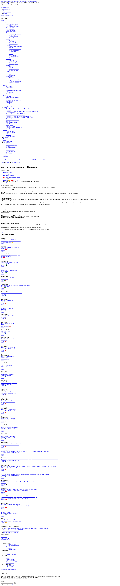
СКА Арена (3, 324)
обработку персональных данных (18, 584)
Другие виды (6, 142)
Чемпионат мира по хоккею (11, 159)
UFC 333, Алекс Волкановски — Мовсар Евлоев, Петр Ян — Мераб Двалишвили (20, 481)
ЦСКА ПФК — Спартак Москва (8, 409)
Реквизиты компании (11, 554)
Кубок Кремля (9, 123)
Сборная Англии (13, 51)
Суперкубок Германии (14, 62)
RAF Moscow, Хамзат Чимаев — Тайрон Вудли (12, 443)
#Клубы (5, 155)
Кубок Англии (12, 47)
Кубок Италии (12, 55)
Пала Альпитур (4, 279)
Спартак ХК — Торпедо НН (7, 315)
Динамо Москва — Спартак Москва (9, 427)
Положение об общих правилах (8, 569)
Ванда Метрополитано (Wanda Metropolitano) (11, 521)
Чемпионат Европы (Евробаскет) (14, 100)
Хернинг (7, 162)
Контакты (3, 540)
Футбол (5, 22)
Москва (2, 295)
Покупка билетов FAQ (11, 561)
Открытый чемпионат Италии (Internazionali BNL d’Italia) (19, 117)
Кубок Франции (13, 67)
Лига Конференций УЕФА (12, 26)
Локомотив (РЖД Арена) (6, 375)
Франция (8, 65)
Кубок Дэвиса (9, 125)
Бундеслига (11, 60)
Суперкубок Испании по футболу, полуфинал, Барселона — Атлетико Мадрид (19, 497)
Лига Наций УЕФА (10, 29)
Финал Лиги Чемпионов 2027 (8, 519)
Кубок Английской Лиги (15, 49)
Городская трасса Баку (6, 256)
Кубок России (12, 35)
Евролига (8, 96)
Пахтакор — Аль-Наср (6, 512)
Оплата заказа (6, 9)
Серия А (11, 54)
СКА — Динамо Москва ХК (7, 323)
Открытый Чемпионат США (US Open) (15, 113)
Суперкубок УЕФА (10, 27)
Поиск (7, 558)
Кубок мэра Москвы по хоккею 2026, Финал (11, 293)
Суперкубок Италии (14, 56)
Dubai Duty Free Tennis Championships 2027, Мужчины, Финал (15, 285)
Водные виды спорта (11, 147)
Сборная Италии (13, 57)
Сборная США (12, 75)
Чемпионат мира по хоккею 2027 (27, 159)
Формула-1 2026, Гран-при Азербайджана (10, 255)
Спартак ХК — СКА (5, 331)
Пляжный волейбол (10, 151)
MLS (10, 74)
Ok (14, 582)
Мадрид (2, 522)
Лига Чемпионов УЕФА (12, 24)
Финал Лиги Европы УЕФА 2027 (8, 239)
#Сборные (5, 156)
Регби (7, 152)
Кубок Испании (12, 41)
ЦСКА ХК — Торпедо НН (7, 308)
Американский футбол (11, 145)
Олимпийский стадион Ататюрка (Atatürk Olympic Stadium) (15, 490)
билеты (2, 243)
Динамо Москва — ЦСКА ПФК (8, 436)
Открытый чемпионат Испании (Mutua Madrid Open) (18, 116)
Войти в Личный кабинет (7, 15)
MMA (4, 140)
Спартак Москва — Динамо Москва (9, 391)
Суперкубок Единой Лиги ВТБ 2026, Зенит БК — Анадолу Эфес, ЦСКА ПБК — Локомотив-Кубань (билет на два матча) (29, 459)
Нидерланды (9, 76)
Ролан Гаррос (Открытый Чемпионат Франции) (17, 108)
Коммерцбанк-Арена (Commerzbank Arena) (11, 241)
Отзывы (5, 13)
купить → (3, 20)
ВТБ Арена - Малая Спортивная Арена (10, 445)
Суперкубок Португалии (15, 81)
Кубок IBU (8, 135)
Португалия (9, 80)
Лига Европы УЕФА (11, 25)
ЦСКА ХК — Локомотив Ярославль (9, 338)
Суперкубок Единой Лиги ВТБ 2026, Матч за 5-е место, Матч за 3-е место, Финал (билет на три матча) (25, 474)
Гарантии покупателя (11, 544)
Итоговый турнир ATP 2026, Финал (9, 277)
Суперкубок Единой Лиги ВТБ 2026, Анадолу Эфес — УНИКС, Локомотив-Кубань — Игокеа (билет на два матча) (28, 466)
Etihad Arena (3, 483)
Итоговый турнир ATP (11, 122)
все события (6, 182)
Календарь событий (10, 556)
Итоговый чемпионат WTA (12, 120)
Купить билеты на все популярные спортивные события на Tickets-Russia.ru (19, 1)
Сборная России (13, 37)
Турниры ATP (9, 121)
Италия (8, 52)
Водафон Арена (4, 248)
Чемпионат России (10, 136)
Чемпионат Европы (10, 30)
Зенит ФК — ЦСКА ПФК (7, 365)
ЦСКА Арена (4, 301)
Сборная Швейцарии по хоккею (12, 177)
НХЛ (7, 91)
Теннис (5, 107)
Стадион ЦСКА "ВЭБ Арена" (8, 348)
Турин (2, 280)
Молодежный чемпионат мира (13, 90)
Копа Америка (12, 72)
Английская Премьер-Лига (15, 46)
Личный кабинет (10, 546)
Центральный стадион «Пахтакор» (9, 513)
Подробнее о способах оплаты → (8, 232)
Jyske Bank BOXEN (15, 162)
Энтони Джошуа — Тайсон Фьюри (9, 270)
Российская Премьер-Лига (15, 34)
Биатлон (5, 130)
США (7, 71)
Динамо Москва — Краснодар (8, 418)
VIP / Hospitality (9, 566)
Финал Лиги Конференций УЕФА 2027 (10, 247)
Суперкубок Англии (14, 50)
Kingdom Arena (4, 271)
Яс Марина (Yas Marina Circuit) (8, 263)
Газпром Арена (4, 357)
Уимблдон (8, 110)
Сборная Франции (13, 70)
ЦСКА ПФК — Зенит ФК (7, 400)
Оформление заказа (10, 560)
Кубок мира (9, 133)
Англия (8, 45)
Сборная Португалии (14, 82)
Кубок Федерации (10, 126)
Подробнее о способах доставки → (9, 206)
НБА (7, 105)
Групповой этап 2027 (40, 159)
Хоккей (5, 85)
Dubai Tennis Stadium (5, 286)
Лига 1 (10, 66)
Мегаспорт (3, 294)
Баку (2, 257)
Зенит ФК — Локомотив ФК (7, 356)
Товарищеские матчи (11, 31)
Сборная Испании (13, 44)
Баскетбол (5, 95)
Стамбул (3, 250)
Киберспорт (9, 153)
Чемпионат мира (10, 88)
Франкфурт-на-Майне (6, 242)
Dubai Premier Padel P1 (11, 112)
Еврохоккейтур (9, 87)
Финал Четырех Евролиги (12, 97)
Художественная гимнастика (13, 143)
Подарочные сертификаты (12, 545)
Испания (8, 39)
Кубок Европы (9, 101)
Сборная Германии (13, 64)
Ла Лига (11, 40)
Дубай (2, 288)
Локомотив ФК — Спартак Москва (9, 383)
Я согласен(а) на (14, 584)
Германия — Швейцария (11, 180)
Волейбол (8, 148)
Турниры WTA (9, 118)
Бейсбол (8, 146)
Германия (8, 59)
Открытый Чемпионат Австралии (14, 127)
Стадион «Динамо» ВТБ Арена (8, 419)
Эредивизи (11, 77)
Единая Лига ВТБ (10, 102)
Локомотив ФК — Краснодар (8, 374)
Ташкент (3, 514)
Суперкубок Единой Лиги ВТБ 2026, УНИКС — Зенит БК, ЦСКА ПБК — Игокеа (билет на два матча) (25, 451)
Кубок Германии (13, 61)
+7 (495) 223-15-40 (5, 3)
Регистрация (9, 548)
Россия (7, 32)
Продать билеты (7, 12)
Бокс (4, 138)
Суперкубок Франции (14, 69)
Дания (2, 162)
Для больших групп (10, 565)
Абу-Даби (3, 265)
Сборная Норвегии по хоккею (10, 532)
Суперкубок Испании (14, 42)
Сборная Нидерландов (14, 79)
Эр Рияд (2, 272)
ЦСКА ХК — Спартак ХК (7, 300)
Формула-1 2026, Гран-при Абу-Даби (9, 262)
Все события (9, 84)
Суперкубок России (13, 36)
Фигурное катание (7, 141)
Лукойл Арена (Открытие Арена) (8, 393)
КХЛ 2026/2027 (9, 86)
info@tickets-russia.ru (5, 7)
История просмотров (11, 549)
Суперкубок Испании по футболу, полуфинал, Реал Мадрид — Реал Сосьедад (19, 489)
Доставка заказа (7, 10)
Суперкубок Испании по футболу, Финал (10, 504)
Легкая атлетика (10, 150)
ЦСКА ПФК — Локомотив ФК (8, 347)
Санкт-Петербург (5, 326)
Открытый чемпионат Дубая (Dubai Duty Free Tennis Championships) (22, 111)
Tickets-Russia (4, 537)
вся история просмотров (14, 534)
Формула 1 (5, 137)
